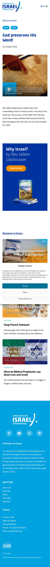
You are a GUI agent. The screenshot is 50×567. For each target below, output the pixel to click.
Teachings (7, 498)
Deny (25, 292)
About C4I (7, 488)
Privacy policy (7, 553)
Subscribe (6, 491)
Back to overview (10, 21)
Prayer (5, 495)
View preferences (25, 299)
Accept (25, 286)
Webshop (6, 502)
